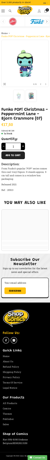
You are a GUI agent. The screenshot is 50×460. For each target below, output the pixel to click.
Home (4, 33)
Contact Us (38, 457)
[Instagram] (14, 340)
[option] (13, 21)
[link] (25, 243)
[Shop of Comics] (12, 21)
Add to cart (13, 155)
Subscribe (15, 291)
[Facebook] (6, 340)
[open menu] (3, 11)
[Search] (10, 11)
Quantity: (9, 139)
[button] (39, 12)
